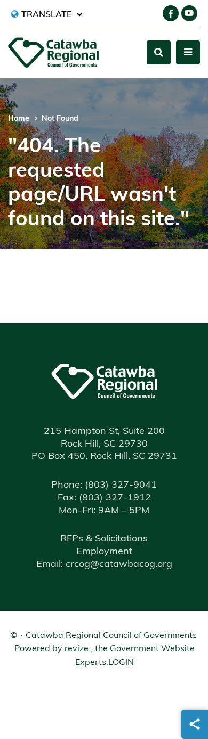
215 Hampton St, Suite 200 (104, 432)
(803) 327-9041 (104, 485)
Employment (104, 552)
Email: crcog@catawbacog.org (104, 565)
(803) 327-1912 (104, 498)
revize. (78, 649)
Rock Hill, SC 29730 (104, 444)
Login (121, 663)
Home (18, 119)
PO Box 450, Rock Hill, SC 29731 (104, 457)
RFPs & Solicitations (104, 539)
